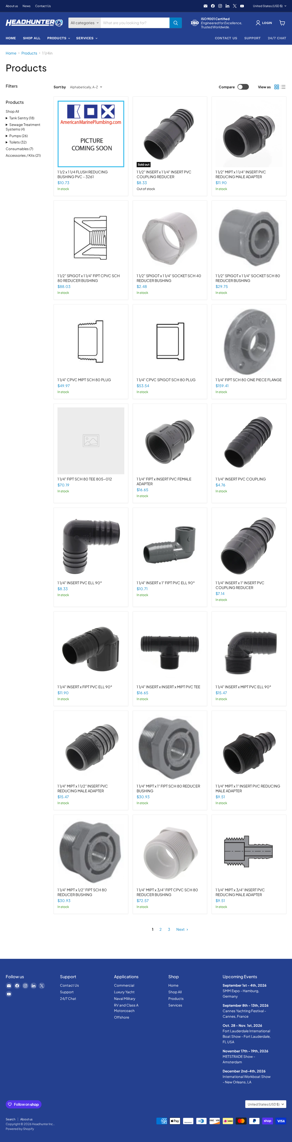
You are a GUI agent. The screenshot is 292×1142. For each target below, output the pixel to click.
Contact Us (43, 6)
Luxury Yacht (124, 992)
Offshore (121, 1017)
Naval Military (124, 998)
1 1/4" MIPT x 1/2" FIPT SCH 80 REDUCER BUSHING (82, 892)
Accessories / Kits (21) (23, 155)
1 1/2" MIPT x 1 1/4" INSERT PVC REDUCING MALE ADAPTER (241, 174)
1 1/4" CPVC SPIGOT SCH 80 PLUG (166, 379)
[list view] (283, 87)
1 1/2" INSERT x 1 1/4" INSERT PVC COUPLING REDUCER (164, 174)
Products (57, 38)
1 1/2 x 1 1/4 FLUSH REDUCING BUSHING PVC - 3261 (82, 174)
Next (180, 929)
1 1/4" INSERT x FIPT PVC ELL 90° (84, 686)
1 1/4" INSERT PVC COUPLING (241, 479)
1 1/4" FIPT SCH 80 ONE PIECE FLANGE (249, 379)
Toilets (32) (17, 142)
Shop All (31, 38)
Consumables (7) (19, 148)
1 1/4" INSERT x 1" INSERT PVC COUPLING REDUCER (240, 585)
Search (10, 1119)
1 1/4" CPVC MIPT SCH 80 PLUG (84, 379)
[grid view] (277, 87)
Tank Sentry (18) (21, 118)
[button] (265, 23)
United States (268, 6)
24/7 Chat (277, 38)
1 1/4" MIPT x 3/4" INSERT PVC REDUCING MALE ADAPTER (240, 892)
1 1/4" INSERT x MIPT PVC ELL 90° (243, 686)
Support (252, 38)
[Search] (175, 23)
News (27, 6)
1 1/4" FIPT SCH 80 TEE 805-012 (84, 479)
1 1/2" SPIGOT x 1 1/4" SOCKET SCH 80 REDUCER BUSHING (248, 278)
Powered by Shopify (20, 1129)
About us (12, 6)
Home (11, 38)
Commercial (124, 985)
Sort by (60, 87)
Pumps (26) (18, 135)
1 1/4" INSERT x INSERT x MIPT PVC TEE (168, 686)
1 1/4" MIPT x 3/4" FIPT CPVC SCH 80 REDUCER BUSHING (167, 892)
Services (85, 38)
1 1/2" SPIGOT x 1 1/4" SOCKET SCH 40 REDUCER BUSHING (169, 278)
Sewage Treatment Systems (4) (23, 126)
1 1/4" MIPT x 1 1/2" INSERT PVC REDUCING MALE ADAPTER (82, 788)
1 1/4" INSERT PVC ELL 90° (79, 582)
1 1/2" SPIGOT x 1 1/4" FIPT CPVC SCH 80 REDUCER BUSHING (88, 278)
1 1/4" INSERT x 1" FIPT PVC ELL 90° (166, 582)
